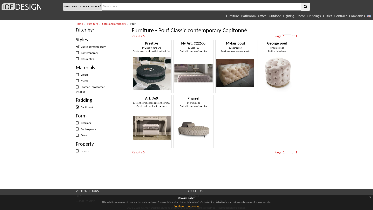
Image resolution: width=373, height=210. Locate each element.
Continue (179, 206)
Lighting (288, 16)
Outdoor (275, 16)
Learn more (193, 207)
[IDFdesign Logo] (31, 7)
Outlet (327, 16)
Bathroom (248, 16)
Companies (357, 16)
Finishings (314, 16)
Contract (340, 16)
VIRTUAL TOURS (87, 191)
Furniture (232, 16)
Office (262, 16)
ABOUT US (194, 191)
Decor (300, 16)
